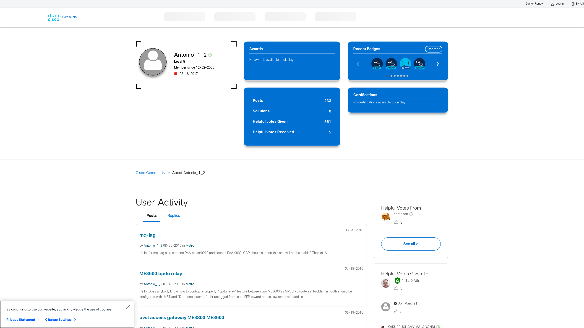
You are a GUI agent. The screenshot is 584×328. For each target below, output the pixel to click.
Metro (190, 245)
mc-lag (147, 235)
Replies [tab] (174, 216)
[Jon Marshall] (400, 312)
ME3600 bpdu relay (160, 274)
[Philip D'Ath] (401, 289)
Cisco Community (150, 173)
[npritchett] (398, 223)
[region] (67, 314)
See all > (410, 243)
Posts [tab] (151, 216)
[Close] (128, 306)
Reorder (434, 49)
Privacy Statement (20, 319)
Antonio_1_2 (153, 245)
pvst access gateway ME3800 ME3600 (181, 318)
